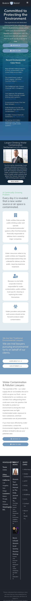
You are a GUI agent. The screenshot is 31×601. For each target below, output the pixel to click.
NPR (13, 125)
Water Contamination (26, 475)
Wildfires (26, 494)
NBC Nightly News (18, 116)
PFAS (26, 486)
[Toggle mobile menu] (27, 2)
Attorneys (26, 469)
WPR (17, 111)
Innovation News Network (13, 74)
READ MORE (15, 181)
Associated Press (10, 99)
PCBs (26, 490)
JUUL (25, 499)
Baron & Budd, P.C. (26, 515)
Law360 (7, 90)
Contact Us (26, 504)
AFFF (25, 481)
